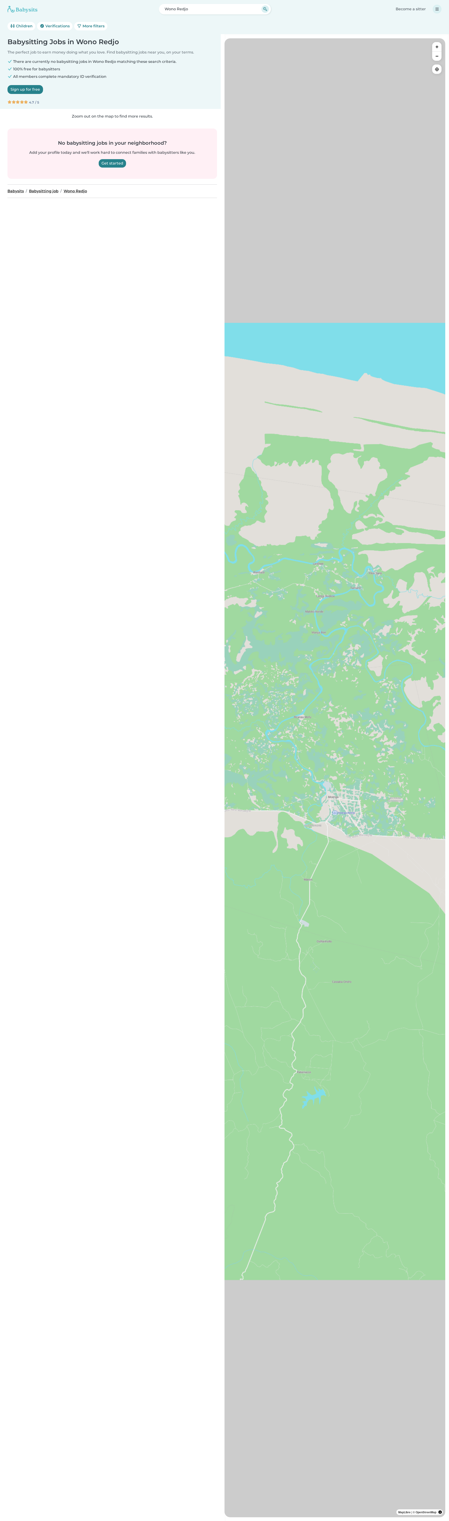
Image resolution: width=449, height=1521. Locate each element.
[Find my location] (437, 69)
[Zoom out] (437, 56)
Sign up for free (25, 89)
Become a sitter (411, 9)
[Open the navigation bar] (437, 9)
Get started (112, 163)
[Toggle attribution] (440, 1512)
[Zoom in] (437, 46)
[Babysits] (22, 9)
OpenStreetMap (426, 1512)
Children (24, 26)
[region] (334, 777)
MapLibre (404, 1512)
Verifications (57, 26)
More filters (93, 26)
